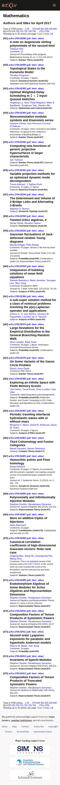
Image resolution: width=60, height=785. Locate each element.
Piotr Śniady (32, 244)
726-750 (32, 31)
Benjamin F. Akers (19, 425)
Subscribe (39, 726)
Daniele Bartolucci (19, 280)
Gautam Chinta (18, 123)
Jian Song (33, 645)
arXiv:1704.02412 (17, 656)
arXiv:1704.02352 (17, 231)
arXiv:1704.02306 (17, 142)
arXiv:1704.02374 (17, 324)
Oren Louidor (17, 342)
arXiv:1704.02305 (17, 113)
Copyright (53, 726)
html (34, 38)
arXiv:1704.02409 (17, 580)
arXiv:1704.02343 (17, 170)
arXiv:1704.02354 (17, 266)
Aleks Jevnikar (37, 280)
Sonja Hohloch (17, 466)
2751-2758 (44, 31)
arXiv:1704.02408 (17, 538)
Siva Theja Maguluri (34, 102)
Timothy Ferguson (19, 75)
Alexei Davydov (18, 448)
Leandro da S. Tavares (34, 316)
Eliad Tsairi (30, 342)
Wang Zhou (16, 558)
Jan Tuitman (16, 159)
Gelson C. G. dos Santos (23, 314)
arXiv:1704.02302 (17, 88)
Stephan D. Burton (19, 208)
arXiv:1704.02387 (17, 411)
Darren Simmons (36, 448)
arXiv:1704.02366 (17, 296)
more (46, 34)
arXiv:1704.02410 (17, 611)
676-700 (15, 31)
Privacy (8, 731)
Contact (25, 726)
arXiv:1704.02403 (17, 456)
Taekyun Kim (16, 48)
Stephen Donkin (18, 504)
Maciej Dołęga (17, 244)
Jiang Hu (29, 555)
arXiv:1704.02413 (17, 673)
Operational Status (43, 731)
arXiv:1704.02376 (17, 358)
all (52, 34)
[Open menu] (54, 5)
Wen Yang (20, 283)
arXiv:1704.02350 (17, 216)
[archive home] (9, 5)
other (40, 38)
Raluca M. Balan (18, 645)
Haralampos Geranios (39, 504)
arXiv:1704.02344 (17, 194)
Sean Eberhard (18, 525)
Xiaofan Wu (44, 105)
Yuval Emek (28, 389)
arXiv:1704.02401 (17, 438)
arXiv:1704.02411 (17, 632)
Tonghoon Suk (29, 105)
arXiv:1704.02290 (17, 38)
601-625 (44, 29)
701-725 (24, 31)
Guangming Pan (43, 555)
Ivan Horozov (34, 123)
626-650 (53, 29)
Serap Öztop (16, 223)
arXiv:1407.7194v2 (31, 564)
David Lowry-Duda (19, 368)
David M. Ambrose (39, 425)
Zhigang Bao (16, 555)
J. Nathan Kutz (34, 184)
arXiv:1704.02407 (17, 514)
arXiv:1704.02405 (17, 493)
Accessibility (23, 731)
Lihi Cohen (15, 389)
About (5, 726)
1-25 (27, 29)
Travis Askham (17, 184)
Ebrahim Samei (32, 223)
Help (14, 726)
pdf (28, 38)
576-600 (36, 29)
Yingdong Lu (16, 102)
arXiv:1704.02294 (17, 65)
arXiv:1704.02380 (17, 379)
